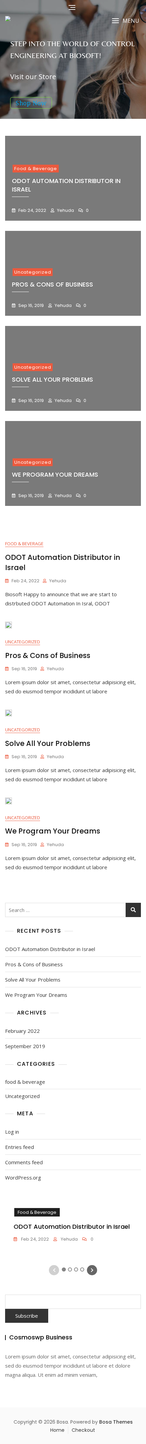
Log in (12, 1131)
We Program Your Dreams (55, 474)
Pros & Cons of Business (52, 284)
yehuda (65, 210)
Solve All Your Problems (52, 379)
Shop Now (31, 103)
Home (57, 1430)
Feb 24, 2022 (31, 210)
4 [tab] (82, 1269)
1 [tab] (64, 1269)
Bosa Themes (116, 1422)
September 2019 (25, 1046)
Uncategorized (32, 272)
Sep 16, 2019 (30, 305)
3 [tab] (76, 1269)
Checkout (83, 1430)
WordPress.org (23, 1177)
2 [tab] (70, 1269)
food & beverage (35, 168)
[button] (125, 21)
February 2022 (22, 1030)
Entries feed (19, 1147)
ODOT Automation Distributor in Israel (50, 949)
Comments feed (24, 1162)
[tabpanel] (73, 1225)
